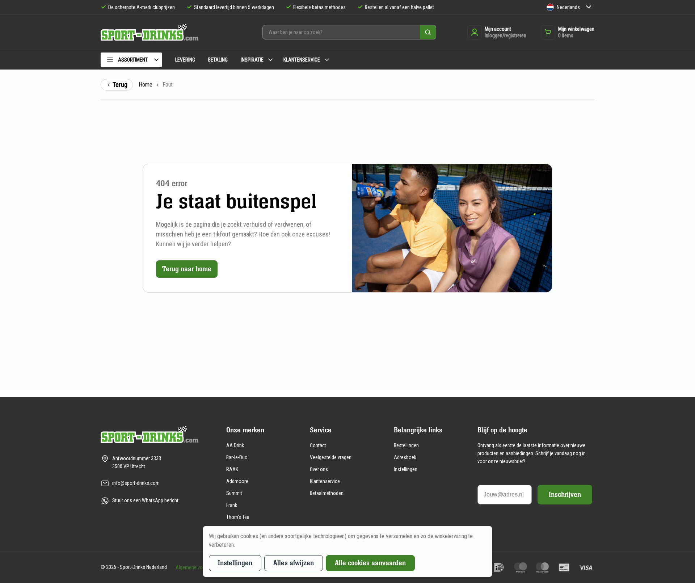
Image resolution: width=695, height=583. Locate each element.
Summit (234, 493)
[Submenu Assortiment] (156, 60)
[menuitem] (131, 61)
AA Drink (235, 445)
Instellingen (405, 469)
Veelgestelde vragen (330, 457)
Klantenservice (325, 481)
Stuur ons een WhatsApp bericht (145, 500)
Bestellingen (406, 445)
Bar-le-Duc (236, 457)
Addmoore (237, 481)
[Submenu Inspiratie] (270, 60)
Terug (120, 84)
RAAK (232, 469)
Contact (318, 445)
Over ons (319, 469)
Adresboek (405, 457)
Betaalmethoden (327, 493)
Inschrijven (565, 494)
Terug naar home (186, 269)
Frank (231, 505)
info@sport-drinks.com (136, 483)
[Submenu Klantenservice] (327, 60)
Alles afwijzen (293, 563)
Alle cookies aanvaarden (370, 563)
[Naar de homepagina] (149, 32)
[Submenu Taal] (588, 7)
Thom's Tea (237, 517)
